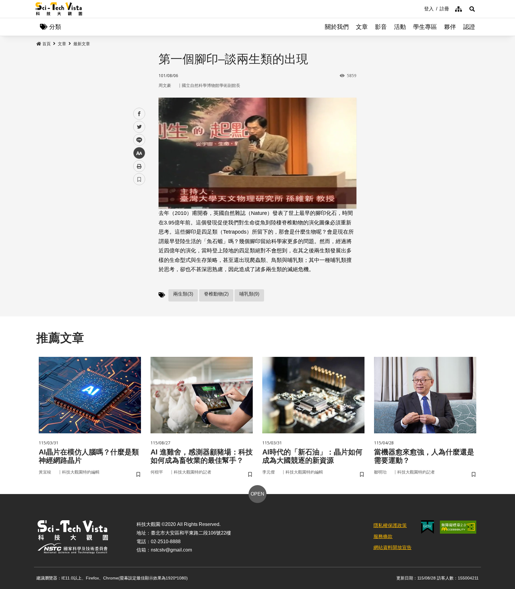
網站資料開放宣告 (392, 547)
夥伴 (450, 27)
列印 (139, 166)
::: (420, 8)
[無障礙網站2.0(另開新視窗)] (458, 527)
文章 (362, 27)
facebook (139, 113)
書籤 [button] (139, 179)
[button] (472, 9)
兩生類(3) (183, 293)
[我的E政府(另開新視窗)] (427, 527)
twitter (139, 126)
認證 (469, 27)
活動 (400, 27)
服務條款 (383, 536)
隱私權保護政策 (390, 525)
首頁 (46, 43)
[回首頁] (59, 9)
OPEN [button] (257, 493)
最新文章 (81, 43)
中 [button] (139, 153)
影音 (381, 27)
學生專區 (425, 27)
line (137, 140)
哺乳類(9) (249, 293)
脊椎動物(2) (216, 293)
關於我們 (337, 27)
